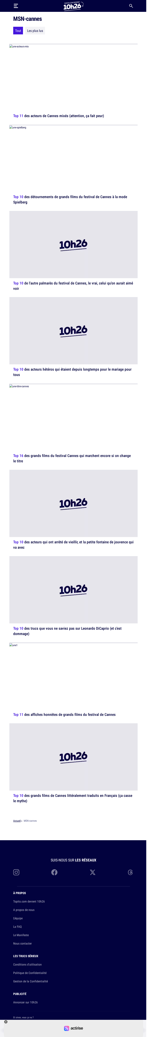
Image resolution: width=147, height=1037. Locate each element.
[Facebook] (54, 872)
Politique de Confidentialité (30, 973)
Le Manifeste (21, 935)
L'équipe (18, 918)
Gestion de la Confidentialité (30, 981)
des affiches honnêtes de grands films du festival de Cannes (64, 714)
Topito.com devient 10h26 (29, 901)
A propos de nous (23, 910)
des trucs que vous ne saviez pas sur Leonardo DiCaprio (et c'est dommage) (67, 630)
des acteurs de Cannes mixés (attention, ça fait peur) (58, 115)
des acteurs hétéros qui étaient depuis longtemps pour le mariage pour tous (72, 372)
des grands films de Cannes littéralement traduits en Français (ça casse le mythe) (72, 798)
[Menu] (16, 6)
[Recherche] (131, 6)
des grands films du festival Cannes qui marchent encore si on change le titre (72, 458)
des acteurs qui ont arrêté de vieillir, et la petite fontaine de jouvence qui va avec (73, 544)
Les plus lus (35, 30)
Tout (18, 30)
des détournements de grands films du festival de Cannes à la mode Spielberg (70, 199)
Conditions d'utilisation (27, 964)
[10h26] (73, 6)
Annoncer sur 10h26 (25, 1002)
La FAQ (17, 926)
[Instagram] (16, 872)
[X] (93, 872)
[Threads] (131, 872)
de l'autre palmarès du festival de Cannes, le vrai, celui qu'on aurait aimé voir (73, 285)
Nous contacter (22, 943)
